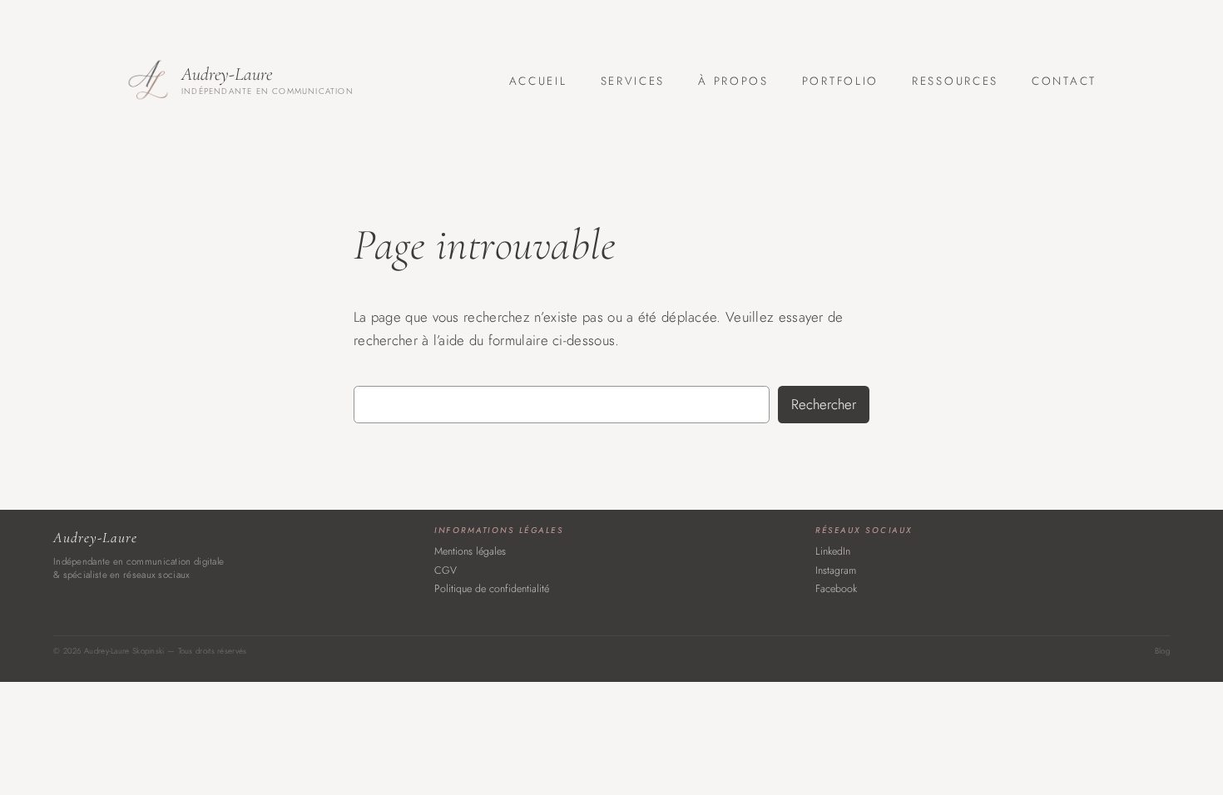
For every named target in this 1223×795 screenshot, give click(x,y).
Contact (1064, 81)
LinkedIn (832, 551)
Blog (1162, 651)
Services (633, 81)
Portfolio (840, 81)
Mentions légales (470, 551)
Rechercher (823, 404)
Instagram (835, 570)
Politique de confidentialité (491, 588)
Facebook (836, 588)
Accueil (538, 81)
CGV (445, 570)
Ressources (955, 81)
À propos (733, 81)
